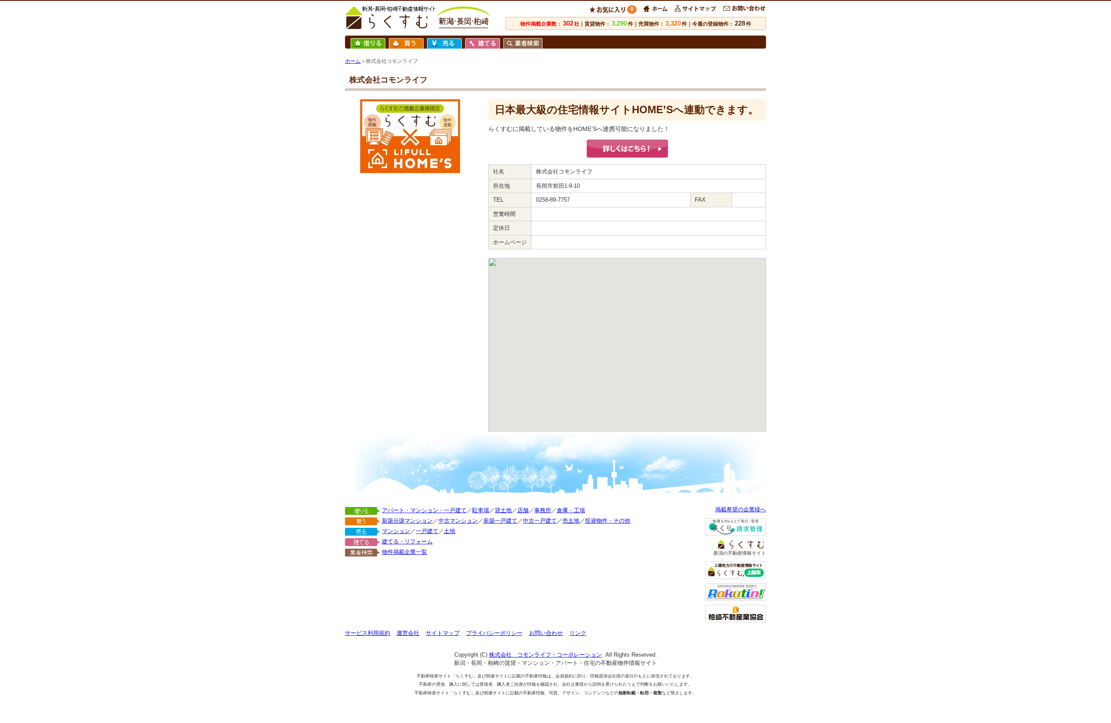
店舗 (523, 510)
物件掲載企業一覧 (404, 552)
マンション (396, 531)
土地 (449, 531)
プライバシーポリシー (494, 633)
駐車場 (480, 510)
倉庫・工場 (571, 510)
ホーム (353, 61)
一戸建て (427, 531)
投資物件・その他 (607, 520)
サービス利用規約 (367, 633)
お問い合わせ (546, 633)
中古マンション (458, 520)
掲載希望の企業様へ (740, 509)
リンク (577, 633)
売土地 (570, 520)
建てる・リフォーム (407, 541)
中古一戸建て (540, 520)
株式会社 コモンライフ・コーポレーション (545, 654)
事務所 (542, 510)
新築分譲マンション (407, 520)
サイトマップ (443, 633)
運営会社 (408, 633)
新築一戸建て (500, 520)
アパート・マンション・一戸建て (424, 510)
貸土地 (503, 510)
